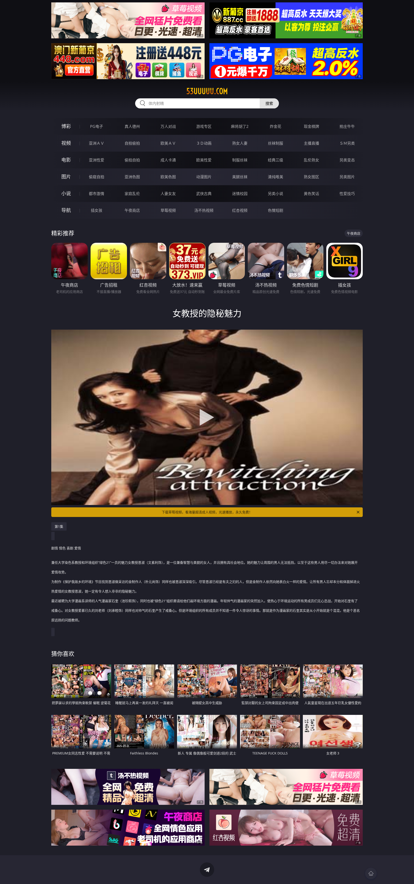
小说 (66, 193)
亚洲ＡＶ (96, 143)
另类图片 (347, 176)
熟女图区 (311, 176)
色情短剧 (275, 210)
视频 (66, 143)
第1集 (59, 526)
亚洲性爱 (96, 160)
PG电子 (96, 126)
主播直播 (311, 143)
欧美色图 (168, 176)
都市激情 (96, 193)
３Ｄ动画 (204, 143)
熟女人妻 (239, 143)
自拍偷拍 (132, 143)
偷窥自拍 (96, 176)
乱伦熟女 (311, 160)
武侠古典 (204, 193)
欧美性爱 (204, 160)
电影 (66, 160)
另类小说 (275, 193)
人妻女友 (168, 193)
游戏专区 (204, 126)
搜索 (269, 103)
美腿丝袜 (239, 176)
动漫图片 (204, 176)
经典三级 (275, 160)
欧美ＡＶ (168, 143)
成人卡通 (168, 160)
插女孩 (96, 210)
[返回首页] (371, 873)
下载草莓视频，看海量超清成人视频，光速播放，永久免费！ (207, 512)
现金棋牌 (311, 126)
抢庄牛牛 (347, 126)
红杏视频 (239, 210)
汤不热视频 (203, 210)
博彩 (66, 126)
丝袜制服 (275, 143)
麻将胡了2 (239, 126)
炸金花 (275, 126)
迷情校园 (239, 193)
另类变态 (347, 160)
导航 (66, 210)
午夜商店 (132, 210)
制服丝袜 (239, 160)
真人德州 (132, 126)
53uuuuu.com (207, 91)
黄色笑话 (311, 193)
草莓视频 (168, 210)
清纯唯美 (275, 176)
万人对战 (168, 126)
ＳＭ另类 (347, 143)
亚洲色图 (132, 176)
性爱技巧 (347, 193)
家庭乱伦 (132, 193)
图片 (66, 176)
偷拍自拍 (132, 160)
